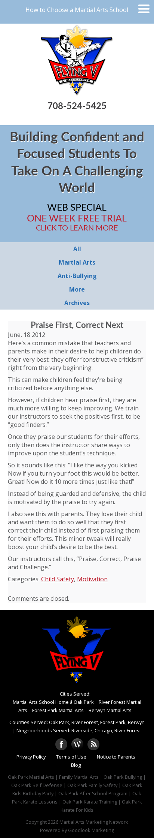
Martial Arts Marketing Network (93, 822)
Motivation (92, 579)
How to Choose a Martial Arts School (76, 10)
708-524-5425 (77, 106)
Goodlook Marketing (91, 830)
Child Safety (57, 579)
